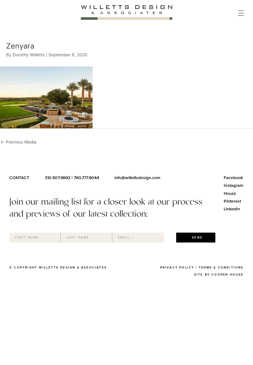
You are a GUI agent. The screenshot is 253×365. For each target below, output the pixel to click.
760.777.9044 (86, 178)
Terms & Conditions (221, 267)
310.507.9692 (57, 178)
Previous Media (18, 142)
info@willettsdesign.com (137, 178)
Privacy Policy (177, 267)
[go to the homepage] (126, 18)
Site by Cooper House (219, 275)
